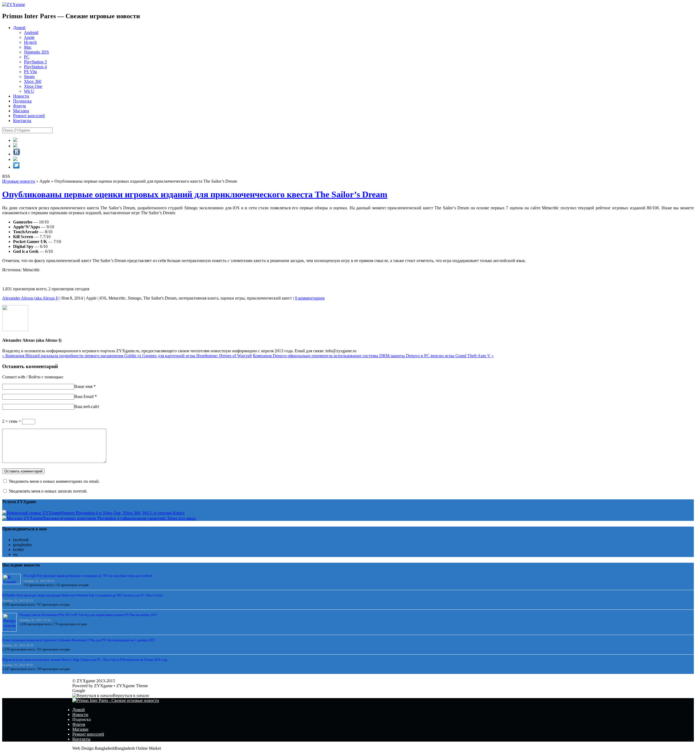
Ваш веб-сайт (86, 406)
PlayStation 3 (35, 62)
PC (26, 57)
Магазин (21, 110)
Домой (19, 27)
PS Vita (30, 71)
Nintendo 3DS (36, 52)
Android (31, 32)
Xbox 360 (32, 81)
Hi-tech (30, 42)
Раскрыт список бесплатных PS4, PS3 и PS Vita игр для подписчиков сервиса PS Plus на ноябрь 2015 (88, 615)
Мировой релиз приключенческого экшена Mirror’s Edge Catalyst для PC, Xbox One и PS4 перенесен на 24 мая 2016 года (84, 660)
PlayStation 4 (35, 66)
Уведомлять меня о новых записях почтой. (48, 491)
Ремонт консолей (29, 115)
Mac (28, 47)
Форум (19, 106)
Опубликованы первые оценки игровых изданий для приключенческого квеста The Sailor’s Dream (194, 194)
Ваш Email (84, 396)
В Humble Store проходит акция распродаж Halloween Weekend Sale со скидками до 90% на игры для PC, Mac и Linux (82, 595)
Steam (29, 76)
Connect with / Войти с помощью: (33, 377)
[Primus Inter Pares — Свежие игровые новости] (115, 700)
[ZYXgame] (13, 4)
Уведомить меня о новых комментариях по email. (54, 481)
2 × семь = (12, 421)
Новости (21, 96)
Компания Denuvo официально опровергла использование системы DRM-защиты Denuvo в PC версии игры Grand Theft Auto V (373, 355)
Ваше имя (83, 386)
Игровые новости (18, 181)
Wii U (29, 91)
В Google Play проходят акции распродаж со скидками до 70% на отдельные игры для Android (87, 576)
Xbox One (33, 86)
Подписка (22, 101)
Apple (29, 37)
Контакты (22, 120)
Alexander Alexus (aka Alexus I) (30, 298)
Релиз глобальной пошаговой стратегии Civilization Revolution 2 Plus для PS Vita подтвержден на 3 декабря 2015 (78, 640)
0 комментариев (310, 298)
